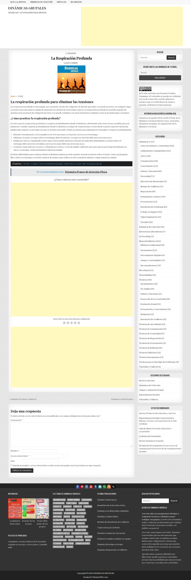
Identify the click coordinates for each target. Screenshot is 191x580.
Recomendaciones (149, 265)
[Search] (113, 486)
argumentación (59, 499)
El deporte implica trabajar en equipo (114, 539)
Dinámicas (143, 142)
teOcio (142, 413)
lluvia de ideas (58, 526)
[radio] (64, 323)
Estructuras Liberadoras (150, 232)
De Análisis (145, 289)
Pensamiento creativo (150, 197)
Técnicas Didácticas (148, 353)
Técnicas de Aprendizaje (150, 324)
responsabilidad (59, 540)
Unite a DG (61, 2)
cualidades (57, 513)
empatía (67, 516)
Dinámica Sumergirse (107, 500)
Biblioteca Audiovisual (150, 245)
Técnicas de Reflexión (148, 348)
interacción (69, 523)
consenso (87, 506)
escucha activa (78, 516)
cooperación (58, 510)
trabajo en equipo (82, 543)
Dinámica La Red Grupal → (123, 399)
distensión (81, 513)
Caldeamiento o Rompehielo (153, 151)
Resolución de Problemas (152, 207)
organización (80, 530)
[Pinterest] (82, 486)
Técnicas (143, 280)
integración (58, 523)
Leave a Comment (72, 63)
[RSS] (109, 486)
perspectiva (58, 536)
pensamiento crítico (61, 533)
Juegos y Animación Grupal (151, 390)
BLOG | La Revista (18, 2)
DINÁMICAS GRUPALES (27, 8)
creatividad (70, 510)
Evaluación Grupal (149, 304)
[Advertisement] (132, 26)
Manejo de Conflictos (150, 186)
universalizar (58, 546)
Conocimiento (147, 166)
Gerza (142, 441)
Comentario (17, 420)
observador (68, 530)
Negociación (146, 191)
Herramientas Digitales (151, 255)
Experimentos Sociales (149, 395)
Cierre (144, 156)
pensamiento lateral (80, 533)
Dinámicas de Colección (41, 2)
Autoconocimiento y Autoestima (155, 146)
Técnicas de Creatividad (150, 334)
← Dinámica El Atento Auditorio (22, 399)
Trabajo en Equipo (149, 212)
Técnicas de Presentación (150, 343)
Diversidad (145, 176)
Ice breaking (144, 236)
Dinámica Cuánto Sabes (107, 517)
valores (70, 546)
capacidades (86, 499)
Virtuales (145, 222)
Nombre (15, 451)
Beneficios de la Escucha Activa (111, 505)
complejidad (83, 503)
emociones (57, 516)
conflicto (77, 506)
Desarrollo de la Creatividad (153, 299)
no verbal (57, 530)
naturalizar (83, 526)
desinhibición (69, 513)
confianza (67, 506)
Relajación (72, 53)
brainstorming (73, 499)
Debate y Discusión (149, 171)
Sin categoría (145, 270)
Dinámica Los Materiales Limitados (113, 511)
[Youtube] (91, 486)
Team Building (145, 275)
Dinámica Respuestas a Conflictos (112, 550)
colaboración (58, 503)
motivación (71, 526)
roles (88, 540)
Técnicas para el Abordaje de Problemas (157, 362)
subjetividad (68, 543)
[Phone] (104, 486)
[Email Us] (100, 486)
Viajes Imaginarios (149, 217)
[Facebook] (77, 486)
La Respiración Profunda (71, 58)
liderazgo (80, 523)
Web (13, 461)
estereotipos (58, 520)
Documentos (146, 250)
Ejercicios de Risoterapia (152, 181)
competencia (71, 503)
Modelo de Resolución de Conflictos (113, 522)
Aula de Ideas (145, 429)
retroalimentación (76, 540)
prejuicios (69, 536)
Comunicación (147, 161)
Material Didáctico (147, 241)
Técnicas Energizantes (149, 357)
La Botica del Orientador (150, 436)
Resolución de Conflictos (151, 319)
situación (57, 543)
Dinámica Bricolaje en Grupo (110, 544)
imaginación (81, 520)
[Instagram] (86, 486)
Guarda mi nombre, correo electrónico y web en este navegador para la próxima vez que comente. (57, 465)
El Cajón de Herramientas (150, 446)
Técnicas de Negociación (150, 338)
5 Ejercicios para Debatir (108, 528)
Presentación (147, 202)
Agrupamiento (147, 284)
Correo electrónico (20, 456)
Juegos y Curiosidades (151, 260)
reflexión (88, 536)
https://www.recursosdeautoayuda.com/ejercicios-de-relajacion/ (61, 164)
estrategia (70, 520)
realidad (79, 536)
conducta (57, 506)
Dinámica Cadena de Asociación (111, 533)
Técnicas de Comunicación (151, 329)
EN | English (76, 2)
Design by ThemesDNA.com (95, 577)
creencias (81, 510)
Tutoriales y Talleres (148, 367)
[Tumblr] (95, 486)
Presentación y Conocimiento (154, 309)
